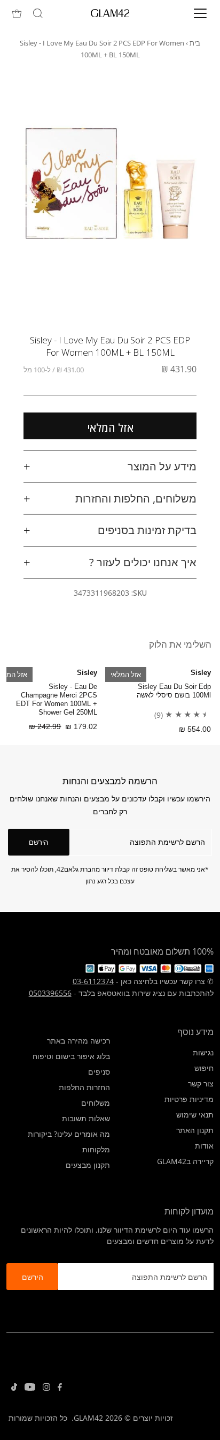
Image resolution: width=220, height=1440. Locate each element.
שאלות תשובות (86, 1118)
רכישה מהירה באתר (78, 1041)
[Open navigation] (189, 13)
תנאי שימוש (195, 1114)
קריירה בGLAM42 (185, 1161)
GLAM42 (88, 1418)
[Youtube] (30, 1388)
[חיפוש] (38, 13)
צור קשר (201, 1083)
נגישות (203, 1052)
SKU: (139, 593)
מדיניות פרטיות (189, 1099)
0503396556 (50, 993)
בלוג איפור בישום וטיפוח (71, 1056)
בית (195, 43)
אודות (204, 1146)
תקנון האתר (195, 1130)
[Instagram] (46, 1388)
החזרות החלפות (84, 1087)
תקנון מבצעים (88, 1165)
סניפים (99, 1072)
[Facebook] (60, 1388)
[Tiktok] (14, 1388)
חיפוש (204, 1068)
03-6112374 (93, 981)
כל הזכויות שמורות (38, 1418)
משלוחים (95, 1103)
